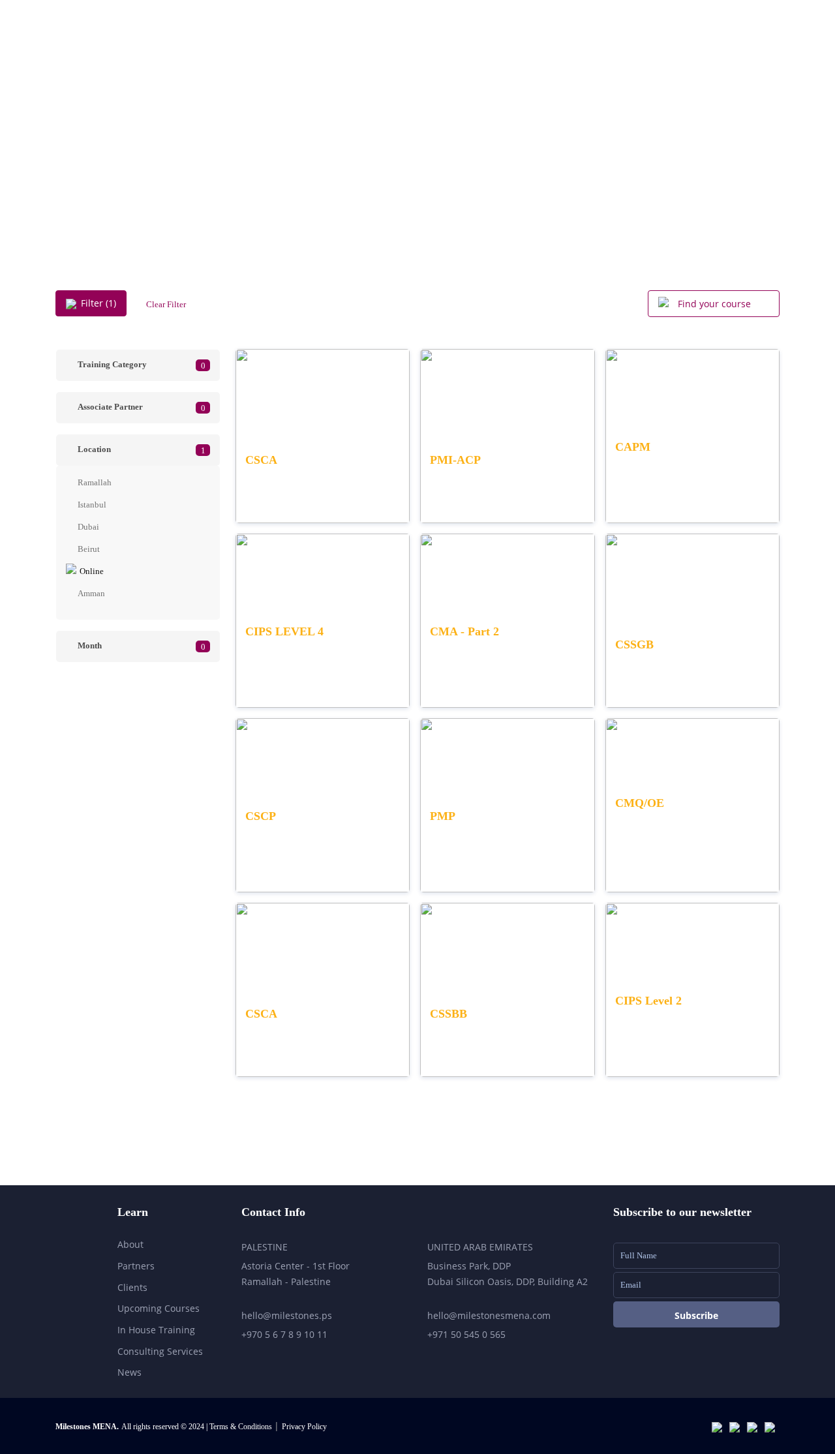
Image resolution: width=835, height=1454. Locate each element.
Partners (136, 1266)
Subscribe (696, 1315)
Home (444, 52)
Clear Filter (166, 304)
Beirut (89, 549)
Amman (91, 593)
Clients (132, 1287)
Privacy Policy (304, 1426)
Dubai (88, 527)
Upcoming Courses (649, 52)
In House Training (156, 1330)
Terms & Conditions (241, 1426)
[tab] (138, 365)
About (500, 52)
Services (561, 52)
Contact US (746, 52)
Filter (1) (98, 303)
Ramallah (95, 482)
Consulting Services (160, 1351)
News (129, 1372)
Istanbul (92, 504)
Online (92, 571)
